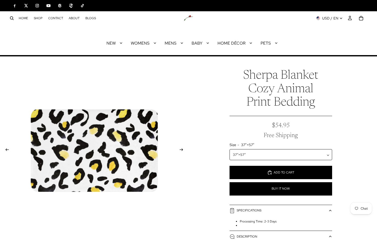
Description (247, 236)
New (111, 43)
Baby (197, 43)
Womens (140, 43)
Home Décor (231, 43)
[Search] (11, 18)
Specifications (249, 210)
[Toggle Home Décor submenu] (250, 43)
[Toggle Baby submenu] (207, 43)
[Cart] (361, 18)
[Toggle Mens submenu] (181, 43)
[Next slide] (182, 150)
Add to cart (284, 172)
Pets (266, 43)
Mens (170, 43)
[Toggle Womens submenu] (155, 43)
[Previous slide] (5, 150)
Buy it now (281, 189)
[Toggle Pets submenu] (276, 43)
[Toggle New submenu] (121, 43)
